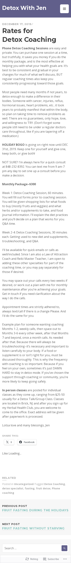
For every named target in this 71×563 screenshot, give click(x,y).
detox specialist (12, 488)
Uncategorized (23, 484)
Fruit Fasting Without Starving (33, 526)
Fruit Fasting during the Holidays (35, 508)
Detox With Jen (24, 8)
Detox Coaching (54, 484)
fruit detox (43, 488)
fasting (30, 488)
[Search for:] (35, 548)
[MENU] (64, 8)
